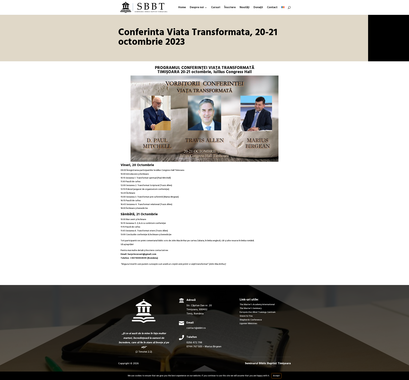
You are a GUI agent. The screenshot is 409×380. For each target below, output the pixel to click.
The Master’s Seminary (251, 308)
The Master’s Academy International (257, 304)
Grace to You (246, 316)
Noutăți (245, 8)
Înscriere (230, 8)
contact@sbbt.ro (196, 328)
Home (182, 8)
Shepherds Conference (251, 320)
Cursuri (215, 8)
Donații (258, 8)
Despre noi (197, 8)
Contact (272, 8)
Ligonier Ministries (248, 323)
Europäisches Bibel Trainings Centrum (257, 312)
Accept (276, 375)
